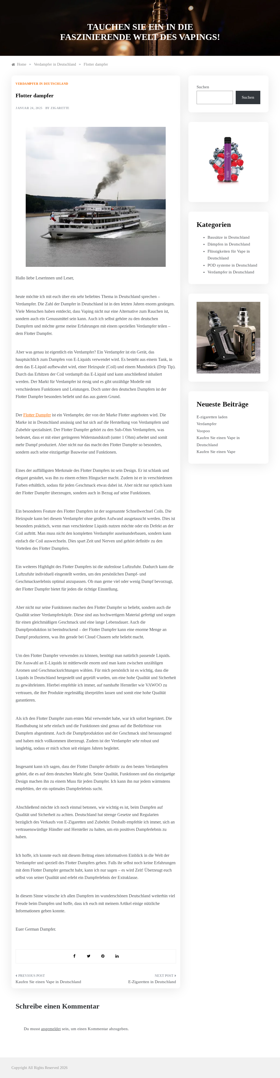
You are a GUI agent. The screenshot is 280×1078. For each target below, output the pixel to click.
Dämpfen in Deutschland (229, 244)
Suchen (203, 87)
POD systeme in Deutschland (232, 265)
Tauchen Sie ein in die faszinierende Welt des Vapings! (140, 32)
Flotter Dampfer (37, 415)
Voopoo (203, 431)
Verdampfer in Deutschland (42, 83)
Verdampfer (207, 424)
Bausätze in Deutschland (229, 237)
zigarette (60, 108)
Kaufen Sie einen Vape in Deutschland (48, 982)
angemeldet (51, 1029)
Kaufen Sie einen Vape (216, 451)
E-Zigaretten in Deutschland (152, 982)
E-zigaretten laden (212, 417)
